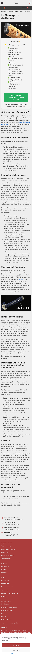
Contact (3, 596)
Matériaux (4, 569)
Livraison (3, 616)
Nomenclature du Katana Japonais (14, 11)
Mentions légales (6, 604)
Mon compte (5, 580)
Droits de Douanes (6, 620)
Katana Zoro (4, 552)
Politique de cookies (16, 654)
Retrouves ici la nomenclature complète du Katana (16, 97)
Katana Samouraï (6, 546)
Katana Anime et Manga (8, 549)
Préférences (16, 650)
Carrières (4, 572)
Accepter (16, 645)
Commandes (5, 583)
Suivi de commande (7, 587)
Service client (5, 590)
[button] (29, 3)
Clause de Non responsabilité (9, 623)
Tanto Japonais (5, 558)
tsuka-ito (22, 279)
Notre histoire (5, 566)
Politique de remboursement (9, 593)
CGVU (3, 613)
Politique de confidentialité (9, 607)
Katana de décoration (7, 555)
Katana (3, 11)
